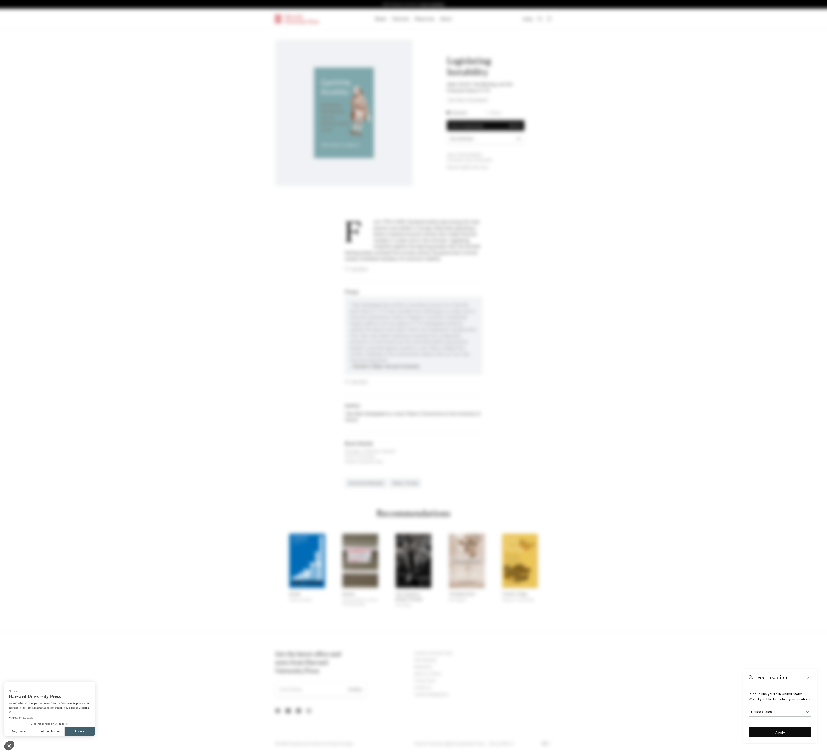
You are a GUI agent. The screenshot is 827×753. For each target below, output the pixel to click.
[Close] (808, 677)
